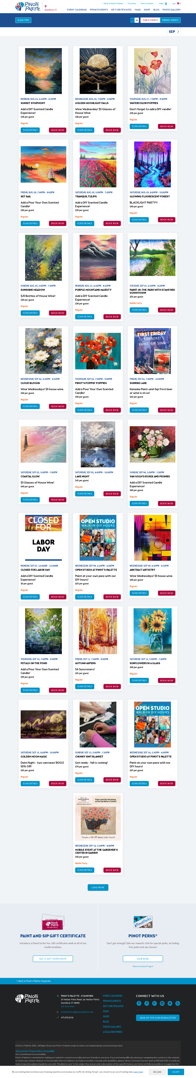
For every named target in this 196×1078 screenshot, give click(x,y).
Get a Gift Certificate (53, 958)
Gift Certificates (121, 9)
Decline (157, 1072)
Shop (147, 9)
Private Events (99, 9)
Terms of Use (21, 1051)
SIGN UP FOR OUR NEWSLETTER (158, 1017)
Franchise (132, 3)
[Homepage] (36, 998)
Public (150, 20)
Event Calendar (77, 9)
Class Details (30, 130)
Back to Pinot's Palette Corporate (35, 981)
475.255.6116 (67, 1017)
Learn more (138, 1072)
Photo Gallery (172, 9)
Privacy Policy (35, 1051)
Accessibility (49, 1051)
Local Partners (112, 1031)
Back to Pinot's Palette (113, 3)
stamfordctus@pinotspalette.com (77, 1012)
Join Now (143, 958)
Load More (98, 887)
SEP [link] (172, 32)
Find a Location (147, 3)
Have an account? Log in (143, 966)
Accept (175, 1072)
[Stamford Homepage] (28, 6)
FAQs (138, 9)
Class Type (23, 20)
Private (170, 20)
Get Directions (68, 1006)
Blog (156, 9)
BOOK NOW (57, 130)
